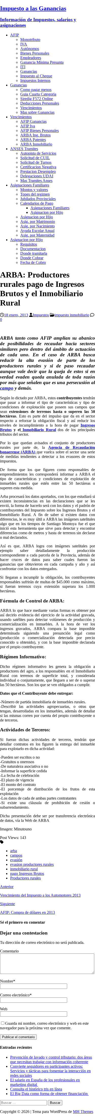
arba (13, 851)
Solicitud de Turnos (35, 162)
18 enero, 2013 (16, 315)
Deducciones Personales (39, 103)
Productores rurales (25, 878)
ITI (22, 67)
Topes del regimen (35, 194)
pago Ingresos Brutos (27, 873)
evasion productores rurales (32, 864)
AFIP (14, 35)
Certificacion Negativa (38, 167)
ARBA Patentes (33, 139)
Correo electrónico (15, 995)
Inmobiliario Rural (38, 430)
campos (16, 855)
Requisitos (28, 244)
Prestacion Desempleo (38, 171)
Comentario (9, 951)
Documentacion (33, 249)
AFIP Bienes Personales (39, 130)
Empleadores (30, 58)
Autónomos (29, 48)
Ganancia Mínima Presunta (42, 62)
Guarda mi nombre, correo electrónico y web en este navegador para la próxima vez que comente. (44, 1025)
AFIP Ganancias (33, 121)
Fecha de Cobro (33, 262)
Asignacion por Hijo (46, 212)
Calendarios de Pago (36, 203)
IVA (23, 44)
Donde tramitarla (33, 253)
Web (3, 1009)
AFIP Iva (27, 126)
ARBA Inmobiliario (36, 144)
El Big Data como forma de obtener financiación (49, 1093)
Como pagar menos (35, 89)
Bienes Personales (34, 53)
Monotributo (30, 39)
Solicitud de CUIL (35, 158)
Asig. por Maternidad (37, 235)
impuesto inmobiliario (71, 315)
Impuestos (41, 315)
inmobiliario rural (24, 869)
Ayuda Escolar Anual (37, 230)
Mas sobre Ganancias (37, 112)
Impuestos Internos (35, 80)
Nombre (6, 981)
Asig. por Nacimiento (37, 226)
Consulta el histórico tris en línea (36, 1089)
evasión (16, 860)
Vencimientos (31, 108)
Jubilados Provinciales (38, 199)
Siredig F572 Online (36, 99)
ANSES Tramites (24, 149)
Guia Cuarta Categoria (38, 94)
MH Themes (83, 1111)
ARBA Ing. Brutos (35, 135)
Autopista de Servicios (38, 153)
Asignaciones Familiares (29, 185)
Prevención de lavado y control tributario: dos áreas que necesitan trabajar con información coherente (51, 1059)
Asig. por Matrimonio (37, 221)
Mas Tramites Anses (36, 180)
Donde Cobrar (31, 258)
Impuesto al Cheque (36, 76)
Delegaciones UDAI (36, 176)
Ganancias (28, 71)
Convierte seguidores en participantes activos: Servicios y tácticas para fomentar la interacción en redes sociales (50, 1071)
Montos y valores (34, 190)
